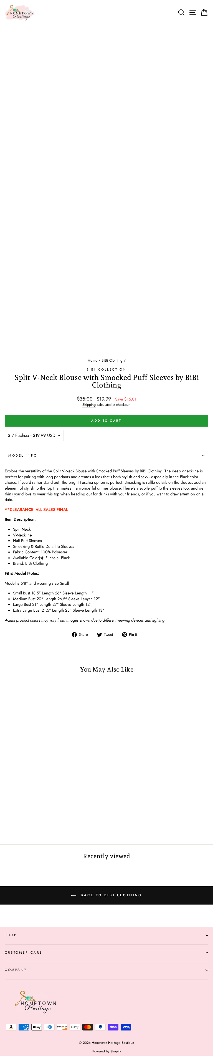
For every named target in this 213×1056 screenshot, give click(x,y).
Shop (11, 935)
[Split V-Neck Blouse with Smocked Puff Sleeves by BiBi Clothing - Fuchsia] (8, 825)
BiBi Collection (106, 369)
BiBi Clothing (112, 360)
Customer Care (23, 952)
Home (92, 360)
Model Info (22, 455)
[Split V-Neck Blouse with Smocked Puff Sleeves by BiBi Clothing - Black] (14, 825)
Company (16, 969)
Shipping (89, 404)
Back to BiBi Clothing (110, 895)
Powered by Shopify (106, 1051)
